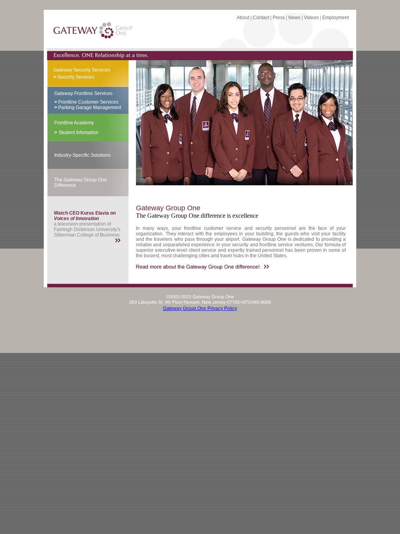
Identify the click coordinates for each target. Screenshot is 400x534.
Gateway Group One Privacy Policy (200, 308)
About (243, 17)
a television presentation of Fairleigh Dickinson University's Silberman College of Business (87, 224)
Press (279, 17)
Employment (335, 17)
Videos (311, 17)
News (294, 17)
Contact (261, 17)
